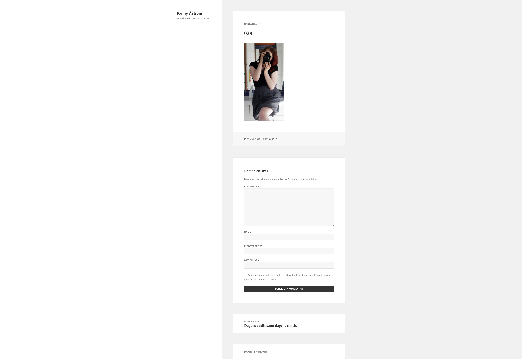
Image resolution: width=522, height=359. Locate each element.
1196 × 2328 (271, 139)
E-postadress (253, 246)
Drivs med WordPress (255, 351)
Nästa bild (250, 24)
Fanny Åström (189, 13)
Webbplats (251, 260)
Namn (247, 232)
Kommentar (252, 186)
